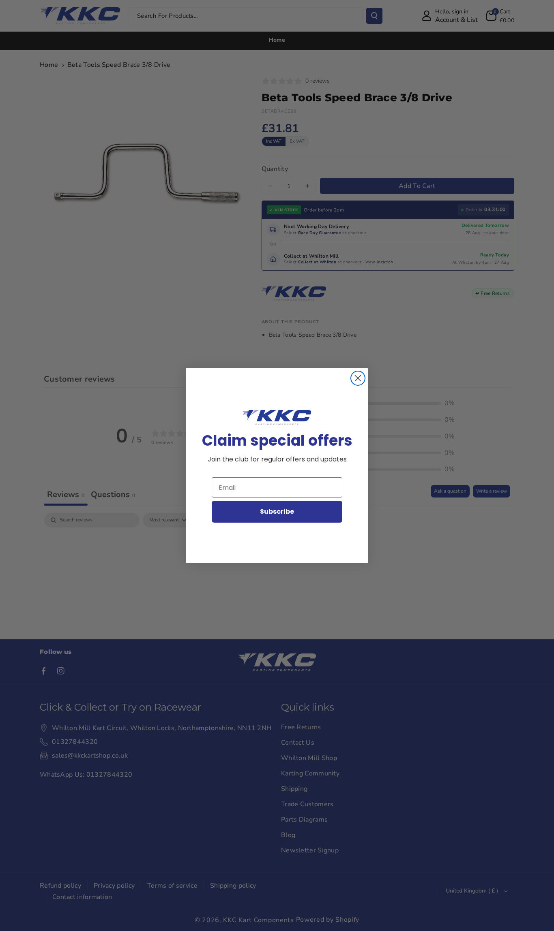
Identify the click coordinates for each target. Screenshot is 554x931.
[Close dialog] (358, 378)
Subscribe (277, 511)
